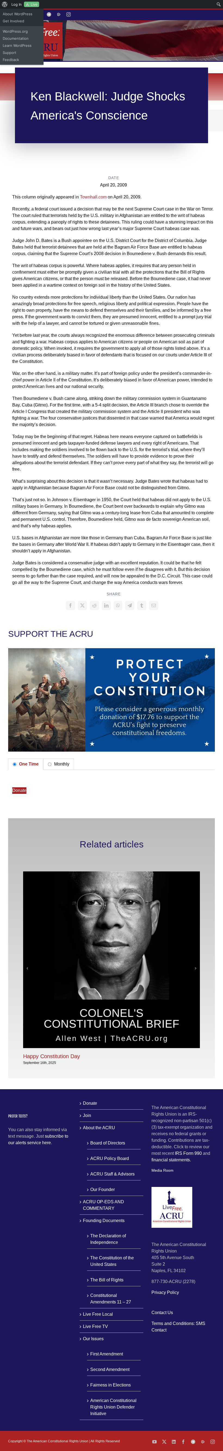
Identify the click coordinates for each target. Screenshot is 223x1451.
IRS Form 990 (188, 1153)
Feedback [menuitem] (11, 59)
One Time (28, 764)
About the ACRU (99, 1127)
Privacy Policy (165, 1292)
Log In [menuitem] (16, 4)
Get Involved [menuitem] (13, 21)
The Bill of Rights (106, 1280)
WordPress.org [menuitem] (15, 31)
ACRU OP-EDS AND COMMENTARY (103, 1205)
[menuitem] (5, 4)
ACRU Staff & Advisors (112, 1174)
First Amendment (106, 1354)
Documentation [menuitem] (16, 38)
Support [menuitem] (9, 52)
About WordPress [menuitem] (17, 14)
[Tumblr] (142, 605)
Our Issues (93, 1338)
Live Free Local (98, 1314)
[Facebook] (70, 605)
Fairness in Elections (110, 1385)
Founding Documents (104, 1220)
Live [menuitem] (34, 4)
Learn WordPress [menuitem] (17, 45)
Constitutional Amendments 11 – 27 (110, 1298)
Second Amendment (109, 1369)
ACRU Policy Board (109, 1158)
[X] (82, 605)
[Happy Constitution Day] (111, 873)
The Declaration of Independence (108, 1239)
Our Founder (102, 1189)
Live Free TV (95, 1326)
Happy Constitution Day (51, 1056)
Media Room (162, 1170)
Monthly (61, 764)
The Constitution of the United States (112, 1261)
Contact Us (162, 1312)
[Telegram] (130, 605)
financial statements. (171, 1160)
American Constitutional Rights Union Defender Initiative (113, 1407)
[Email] (154, 605)
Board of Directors (107, 1143)
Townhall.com (93, 197)
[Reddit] (94, 605)
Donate (19, 790)
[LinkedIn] (106, 605)
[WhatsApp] (118, 605)
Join (87, 1115)
